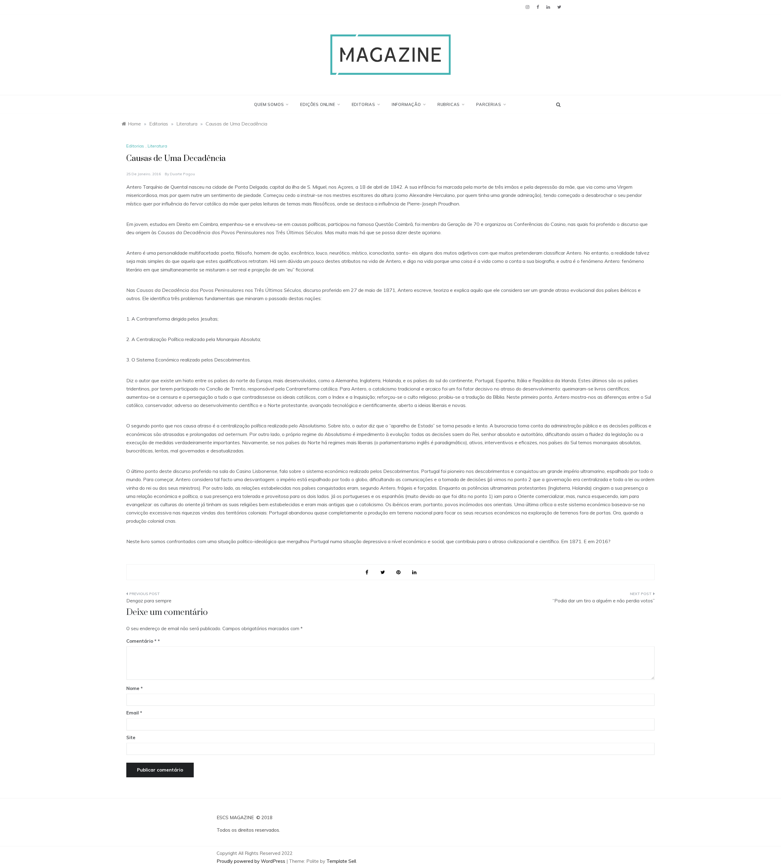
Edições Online (317, 104)
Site (130, 737)
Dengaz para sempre (148, 601)
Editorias (363, 104)
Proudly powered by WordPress (251, 861)
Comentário (141, 641)
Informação (406, 104)
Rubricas (448, 104)
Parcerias (488, 104)
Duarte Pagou (182, 174)
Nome (134, 688)
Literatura (157, 146)
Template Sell (341, 861)
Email (134, 713)
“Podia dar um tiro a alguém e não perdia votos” (603, 601)
